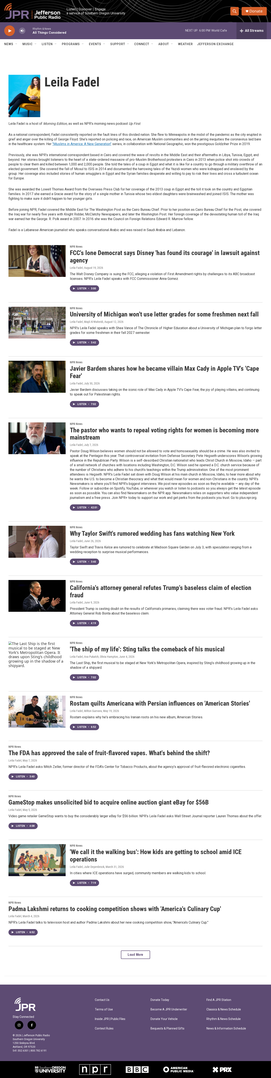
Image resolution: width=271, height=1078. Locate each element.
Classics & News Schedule (223, 1009)
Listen (47, 44)
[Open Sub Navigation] (16, 44)
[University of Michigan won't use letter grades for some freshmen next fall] (37, 323)
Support (117, 44)
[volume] (22, 31)
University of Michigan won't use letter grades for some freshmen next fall (164, 314)
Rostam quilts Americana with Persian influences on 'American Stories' (160, 703)
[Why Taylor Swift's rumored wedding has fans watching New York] (37, 542)
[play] (9, 30)
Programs (71, 44)
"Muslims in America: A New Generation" (81, 144)
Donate (256, 11)
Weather (185, 44)
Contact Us (102, 1000)
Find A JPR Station (218, 1000)
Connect (141, 44)
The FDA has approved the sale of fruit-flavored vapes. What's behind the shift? (109, 753)
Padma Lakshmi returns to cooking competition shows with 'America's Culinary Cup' (114, 909)
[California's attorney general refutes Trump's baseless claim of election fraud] (37, 596)
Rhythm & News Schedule (223, 1019)
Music (27, 44)
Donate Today (160, 1000)
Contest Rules (104, 1028)
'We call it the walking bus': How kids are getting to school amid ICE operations (156, 855)
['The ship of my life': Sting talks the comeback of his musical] (37, 657)
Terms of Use (104, 1009)
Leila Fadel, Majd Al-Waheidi (86, 321)
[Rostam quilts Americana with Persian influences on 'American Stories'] (37, 711)
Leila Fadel (76, 267)
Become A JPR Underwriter (169, 1009)
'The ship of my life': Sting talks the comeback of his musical (147, 649)
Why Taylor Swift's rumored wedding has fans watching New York (152, 533)
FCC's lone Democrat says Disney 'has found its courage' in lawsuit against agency (165, 256)
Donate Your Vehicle (164, 1019)
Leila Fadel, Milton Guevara (86, 711)
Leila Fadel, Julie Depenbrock (87, 867)
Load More (135, 955)
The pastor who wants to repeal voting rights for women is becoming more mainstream (164, 433)
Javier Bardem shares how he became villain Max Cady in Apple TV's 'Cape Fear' (164, 372)
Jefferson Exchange (215, 44)
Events (95, 44)
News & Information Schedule (226, 1028)
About (163, 44)
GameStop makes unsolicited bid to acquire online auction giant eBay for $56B (108, 802)
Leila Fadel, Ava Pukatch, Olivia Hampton (94, 656)
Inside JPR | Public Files (110, 1019)
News (8, 44)
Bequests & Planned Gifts (167, 1028)
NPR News (76, 246)
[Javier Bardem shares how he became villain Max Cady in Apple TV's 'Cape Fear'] (37, 377)
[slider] (29, 30)
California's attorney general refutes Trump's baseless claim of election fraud (160, 591)
